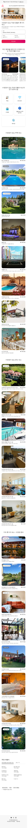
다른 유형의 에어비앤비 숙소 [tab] (8, 762)
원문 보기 (22, 1)
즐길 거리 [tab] (18, 762)
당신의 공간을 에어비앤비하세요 (17, 5)
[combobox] (13, 32)
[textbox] (7, 37)
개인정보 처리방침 (11, 821)
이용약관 (18, 821)
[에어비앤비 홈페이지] (3, 6)
